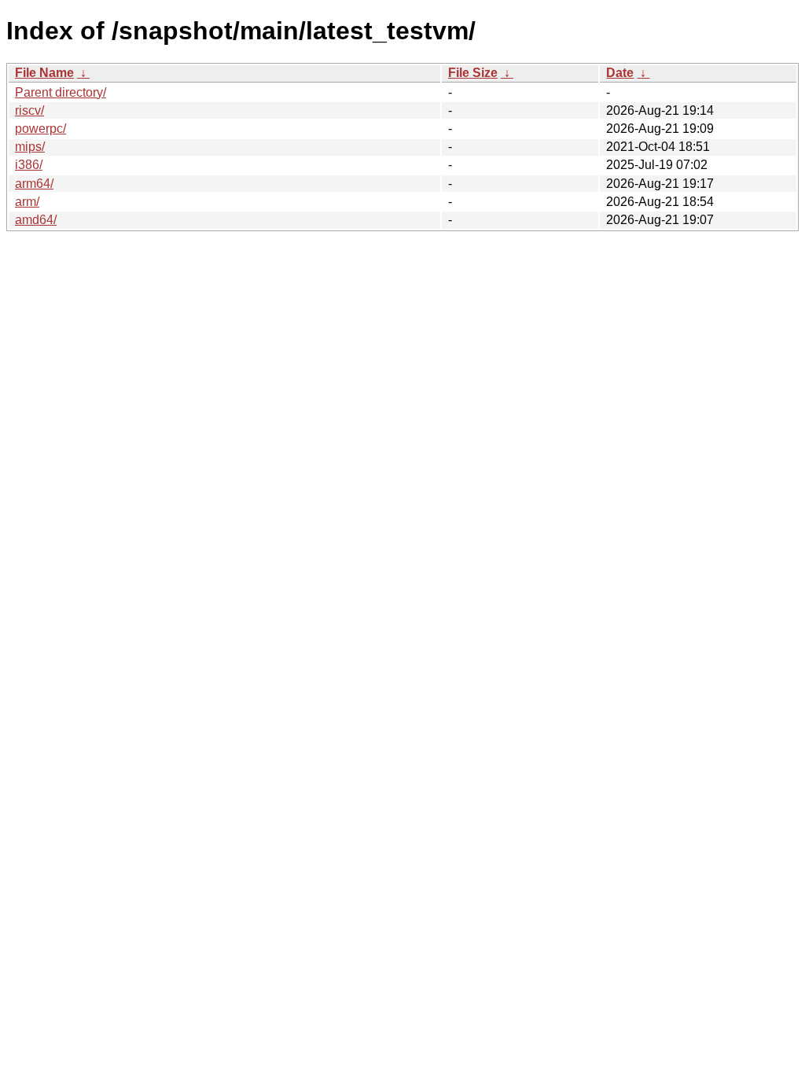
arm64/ (34, 183)
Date (620, 72)
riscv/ (29, 110)
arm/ (27, 201)
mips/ (30, 146)
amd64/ (36, 219)
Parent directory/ (60, 92)
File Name (44, 72)
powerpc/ (40, 128)
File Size (473, 72)
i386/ (28, 164)
